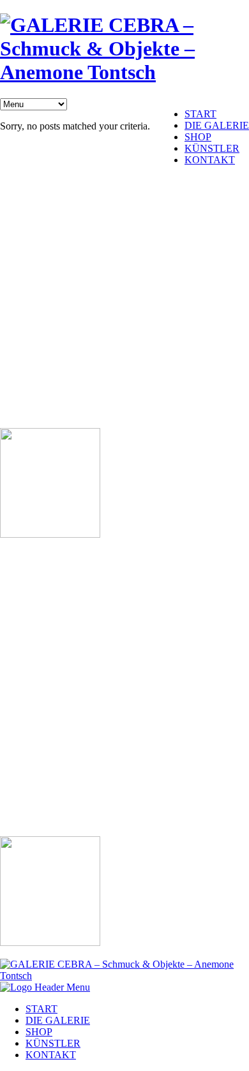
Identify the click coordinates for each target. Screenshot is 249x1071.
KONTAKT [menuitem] (51, 1054)
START (200, 113)
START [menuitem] (41, 1008)
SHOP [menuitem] (39, 1031)
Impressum (30, 368)
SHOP (198, 136)
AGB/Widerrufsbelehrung (59, 411)
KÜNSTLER (212, 148)
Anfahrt (22, 303)
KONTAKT (210, 159)
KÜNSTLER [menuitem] (53, 1043)
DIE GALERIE (217, 125)
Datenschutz (32, 390)
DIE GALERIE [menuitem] (58, 1020)
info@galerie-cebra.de (44, 216)
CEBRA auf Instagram (54, 346)
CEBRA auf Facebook (54, 325)
